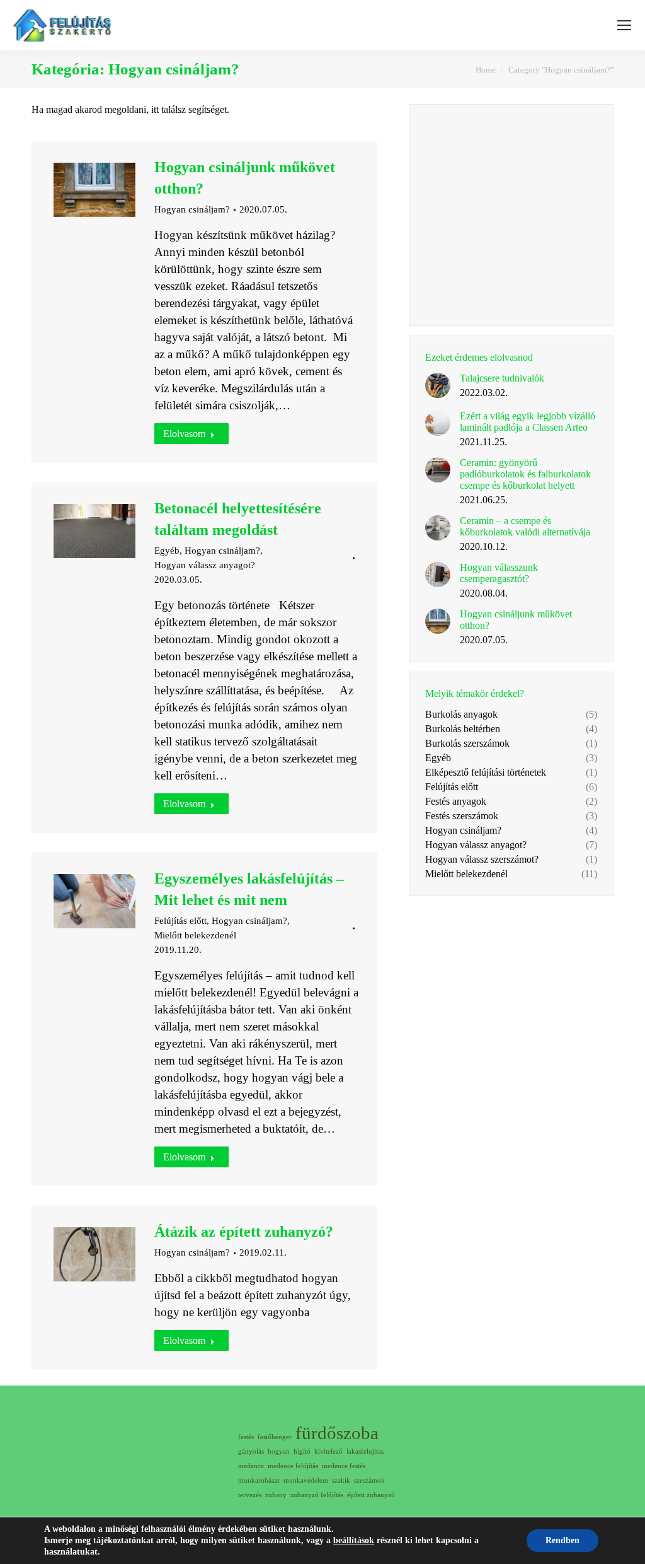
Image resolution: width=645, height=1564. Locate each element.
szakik (341, 1480)
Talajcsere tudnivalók (502, 378)
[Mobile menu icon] (624, 25)
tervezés (249, 1494)
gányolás (251, 1451)
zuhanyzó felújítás (316, 1494)
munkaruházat (259, 1480)
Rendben (562, 1540)
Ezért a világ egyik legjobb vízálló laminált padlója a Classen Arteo (527, 422)
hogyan (279, 1451)
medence (251, 1465)
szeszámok (369, 1480)
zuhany (276, 1494)
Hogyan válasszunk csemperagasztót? (499, 573)
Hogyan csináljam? (192, 209)
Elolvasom (184, 433)
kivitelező (328, 1451)
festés (246, 1436)
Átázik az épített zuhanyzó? (243, 1231)
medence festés (343, 1465)
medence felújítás (293, 1465)
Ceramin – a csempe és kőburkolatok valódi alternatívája (525, 526)
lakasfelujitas (365, 1451)
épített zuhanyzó (371, 1494)
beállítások (353, 1540)
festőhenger (275, 1436)
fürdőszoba (337, 1433)
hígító (302, 1451)
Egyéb (167, 551)
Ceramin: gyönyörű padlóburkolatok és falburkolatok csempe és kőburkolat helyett (525, 474)
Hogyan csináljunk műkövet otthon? (516, 620)
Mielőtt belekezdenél (195, 935)
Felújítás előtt (180, 921)
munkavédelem (305, 1480)
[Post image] (437, 385)
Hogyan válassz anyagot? (204, 565)
